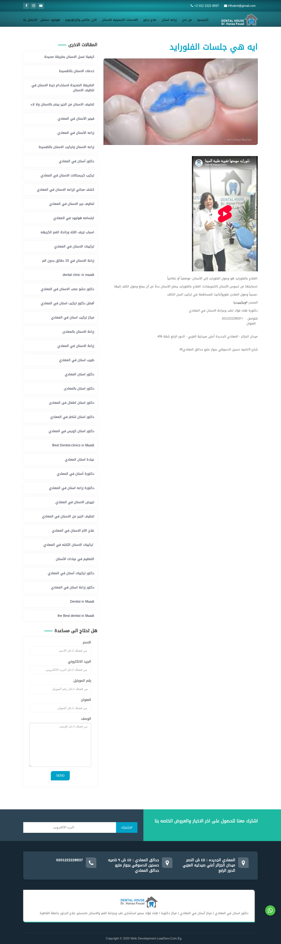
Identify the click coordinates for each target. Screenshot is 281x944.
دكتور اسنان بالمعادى (79, 388)
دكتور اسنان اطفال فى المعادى (71, 402)
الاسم (87, 642)
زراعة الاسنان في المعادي (75, 346)
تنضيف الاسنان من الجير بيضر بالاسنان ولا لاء (62, 104)
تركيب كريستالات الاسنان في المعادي (67, 175)
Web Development (144, 938)
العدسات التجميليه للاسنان (120, 20)
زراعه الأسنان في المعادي (75, 133)
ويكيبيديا (239, 302)
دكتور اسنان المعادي (79, 374)
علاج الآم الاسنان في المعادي (73, 530)
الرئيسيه (202, 20)
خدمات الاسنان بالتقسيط (76, 71)
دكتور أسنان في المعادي (76, 161)
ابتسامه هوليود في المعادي (73, 218)
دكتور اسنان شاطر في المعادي (72, 417)
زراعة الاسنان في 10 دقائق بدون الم (68, 260)
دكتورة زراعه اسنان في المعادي (71, 488)
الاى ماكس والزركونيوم (81, 20)
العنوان (86, 700)
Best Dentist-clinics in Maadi (73, 445)
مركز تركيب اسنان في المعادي (72, 317)
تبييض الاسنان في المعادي (74, 502)
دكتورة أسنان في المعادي (75, 473)
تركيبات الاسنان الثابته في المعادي (68, 544)
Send (60, 775)
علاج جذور (150, 20)
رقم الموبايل (82, 680)
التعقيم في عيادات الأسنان (75, 559)
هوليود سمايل (50, 20)
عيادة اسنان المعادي (79, 459)
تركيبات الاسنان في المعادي (74, 246)
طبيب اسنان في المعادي (76, 360)
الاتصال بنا (30, 20)
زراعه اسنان (169, 20)
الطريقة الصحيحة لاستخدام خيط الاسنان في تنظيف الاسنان (62, 87)
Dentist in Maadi (82, 601)
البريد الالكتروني (79, 661)
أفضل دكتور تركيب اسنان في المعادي (67, 303)
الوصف (86, 718)
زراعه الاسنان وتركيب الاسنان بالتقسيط (66, 147)
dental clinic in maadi (78, 275)
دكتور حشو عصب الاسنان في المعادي (67, 289)
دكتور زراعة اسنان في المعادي (72, 587)
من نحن (187, 20)
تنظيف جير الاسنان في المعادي (71, 204)
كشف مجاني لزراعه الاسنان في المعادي (65, 189)
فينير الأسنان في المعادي (76, 118)
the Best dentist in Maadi (76, 616)
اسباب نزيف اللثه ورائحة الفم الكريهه (67, 232)
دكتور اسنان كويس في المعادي (71, 431)
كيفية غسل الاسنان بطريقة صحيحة (69, 57)
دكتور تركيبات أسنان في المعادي (71, 573)
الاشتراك (126, 827)
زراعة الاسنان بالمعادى (78, 331)
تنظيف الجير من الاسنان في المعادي (68, 516)
